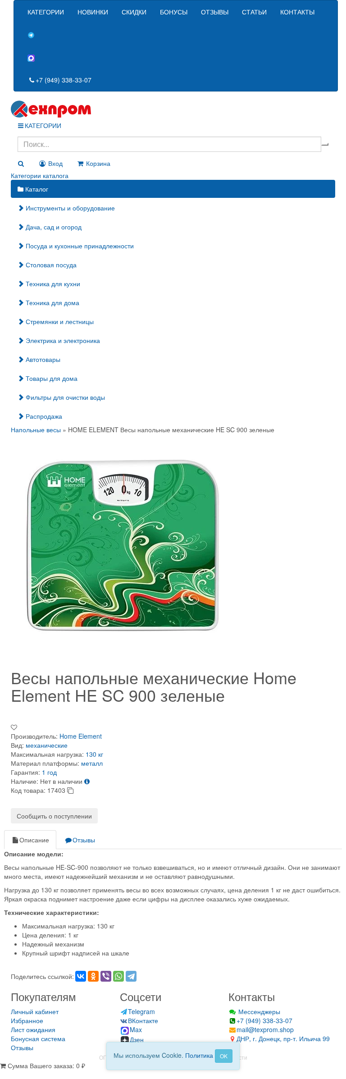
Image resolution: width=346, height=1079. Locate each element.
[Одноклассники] (93, 976)
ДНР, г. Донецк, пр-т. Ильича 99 (283, 1038)
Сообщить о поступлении (54, 815)
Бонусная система (38, 1038)
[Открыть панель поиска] (21, 163)
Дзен (137, 1039)
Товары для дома (50, 378)
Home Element (80, 736)
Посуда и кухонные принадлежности (79, 245)
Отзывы (84, 839)
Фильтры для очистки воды (64, 397)
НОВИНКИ (92, 11)
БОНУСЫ (173, 11)
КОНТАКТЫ (297, 11)
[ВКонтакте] (80, 976)
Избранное (27, 1020)
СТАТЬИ (254, 11)
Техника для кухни (52, 283)
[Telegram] (131, 976)
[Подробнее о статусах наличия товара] (87, 781)
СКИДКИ (134, 11)
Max (136, 1029)
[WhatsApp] (118, 976)
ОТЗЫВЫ (214, 11)
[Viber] (105, 976)
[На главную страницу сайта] (173, 109)
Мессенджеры (258, 1011)
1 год (49, 772)
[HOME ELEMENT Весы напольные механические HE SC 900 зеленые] (123, 545)
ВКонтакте (143, 1020)
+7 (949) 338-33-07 (63, 79)
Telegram (141, 1011)
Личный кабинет (35, 1011)
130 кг (94, 754)
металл (92, 763)
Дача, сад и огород (53, 226)
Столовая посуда (50, 264)
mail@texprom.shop (265, 1029)
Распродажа (43, 416)
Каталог (35, 188)
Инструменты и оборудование (69, 207)
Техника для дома (51, 302)
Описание (34, 839)
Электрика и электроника (62, 340)
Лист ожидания (33, 1029)
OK (224, 1056)
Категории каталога (39, 175)
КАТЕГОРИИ (45, 11)
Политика (199, 1055)
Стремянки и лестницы (59, 321)
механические (47, 745)
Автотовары (42, 359)
